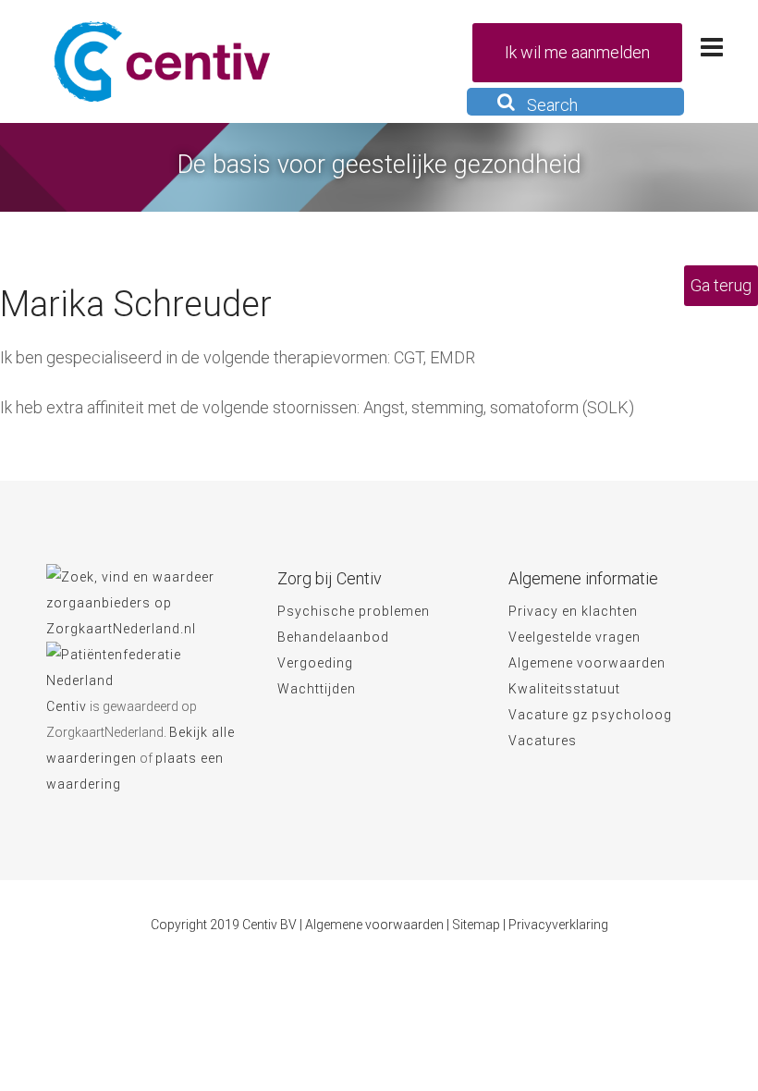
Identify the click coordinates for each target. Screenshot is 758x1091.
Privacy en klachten (573, 611)
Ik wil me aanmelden (577, 52)
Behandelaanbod (333, 637)
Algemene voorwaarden (587, 663)
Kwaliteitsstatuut (564, 688)
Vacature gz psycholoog (590, 714)
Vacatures (542, 740)
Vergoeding (315, 663)
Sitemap (476, 924)
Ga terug (721, 285)
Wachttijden (316, 688)
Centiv (66, 706)
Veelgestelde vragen (574, 637)
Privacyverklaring (558, 924)
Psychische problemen (353, 611)
